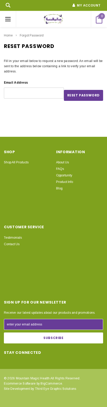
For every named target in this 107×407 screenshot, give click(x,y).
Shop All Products (16, 162)
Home (8, 35)
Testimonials (13, 237)
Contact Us (11, 244)
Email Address (16, 82)
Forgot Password (32, 35)
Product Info (64, 182)
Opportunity (64, 175)
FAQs (60, 169)
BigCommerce (51, 383)
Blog (59, 188)
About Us (62, 162)
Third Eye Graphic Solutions (55, 389)
